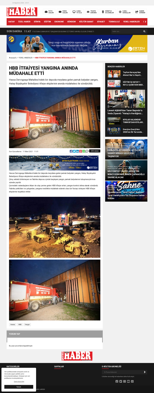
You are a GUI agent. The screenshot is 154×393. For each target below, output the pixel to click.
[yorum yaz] (87, 152)
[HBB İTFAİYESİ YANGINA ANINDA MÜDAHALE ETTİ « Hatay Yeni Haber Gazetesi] (22, 12)
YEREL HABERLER (131, 22)
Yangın (27, 324)
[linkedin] (77, 152)
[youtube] (128, 381)
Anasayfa (12, 58)
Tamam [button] (18, 387)
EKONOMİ (59, 22)
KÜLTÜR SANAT (86, 22)
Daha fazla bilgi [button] (19, 381)
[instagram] (124, 381)
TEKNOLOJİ (114, 22)
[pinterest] (80, 152)
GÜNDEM (71, 22)
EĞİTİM (47, 22)
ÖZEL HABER (24, 22)
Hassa (12, 324)
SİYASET (101, 22)
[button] (145, 21)
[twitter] (74, 152)
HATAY (11, 22)
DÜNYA (37, 22)
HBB (19, 324)
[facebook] (71, 152)
